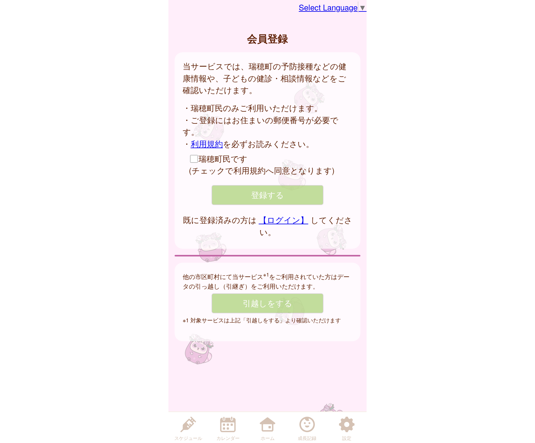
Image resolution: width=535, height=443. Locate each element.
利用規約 (207, 143)
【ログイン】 (283, 219)
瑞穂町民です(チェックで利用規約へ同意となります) (262, 164)
